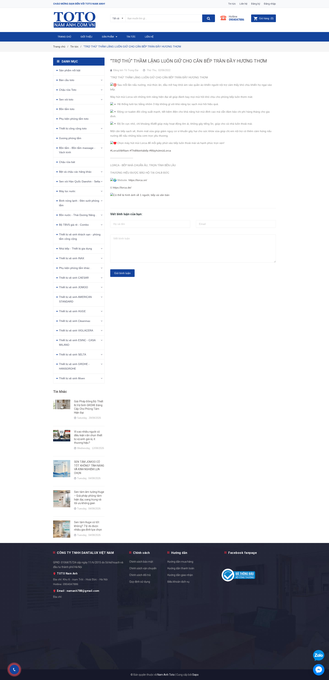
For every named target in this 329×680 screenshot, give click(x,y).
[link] (139, 194)
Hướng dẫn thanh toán (180, 568)
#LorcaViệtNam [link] (119, 150)
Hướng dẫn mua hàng (180, 561)
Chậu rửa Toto (67, 89)
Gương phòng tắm (70, 138)
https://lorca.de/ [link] (122, 187)
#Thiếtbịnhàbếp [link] (139, 150)
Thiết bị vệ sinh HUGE (72, 311)
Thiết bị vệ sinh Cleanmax (74, 320)
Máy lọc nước (67, 191)
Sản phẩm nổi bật (69, 70)
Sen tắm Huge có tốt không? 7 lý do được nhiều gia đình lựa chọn (88, 526)
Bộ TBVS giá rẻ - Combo (74, 224)
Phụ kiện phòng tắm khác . (75, 267)
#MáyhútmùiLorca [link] (160, 150)
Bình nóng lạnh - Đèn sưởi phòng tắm (79, 203)
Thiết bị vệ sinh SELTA (72, 354)
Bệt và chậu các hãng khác (75, 171)
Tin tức (232, 3)
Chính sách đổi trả (140, 575)
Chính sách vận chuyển (143, 568)
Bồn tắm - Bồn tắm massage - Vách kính (77, 150)
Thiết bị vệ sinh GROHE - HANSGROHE (74, 366)
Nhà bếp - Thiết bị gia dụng (75, 248)
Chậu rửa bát (67, 162)
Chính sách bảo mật (141, 561)
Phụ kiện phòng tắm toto (74, 118)
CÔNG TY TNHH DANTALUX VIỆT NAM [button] (85, 553)
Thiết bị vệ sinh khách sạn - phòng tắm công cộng (80, 237)
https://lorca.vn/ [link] (138, 180)
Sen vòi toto (66, 99)
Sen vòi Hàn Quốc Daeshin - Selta (79, 181)
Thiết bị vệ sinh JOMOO (73, 287)
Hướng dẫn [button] (179, 553)
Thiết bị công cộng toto (73, 128)
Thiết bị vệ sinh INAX (71, 258)
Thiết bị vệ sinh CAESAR (74, 277)
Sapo (195, 674)
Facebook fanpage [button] (242, 553)
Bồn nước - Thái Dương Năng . (78, 215)
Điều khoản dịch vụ (178, 581)
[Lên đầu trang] (322, 472)
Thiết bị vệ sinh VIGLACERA (76, 330)
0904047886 (236, 19)
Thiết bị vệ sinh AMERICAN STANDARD (75, 299)
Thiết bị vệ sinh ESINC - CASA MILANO (77, 342)
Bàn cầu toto (66, 80)
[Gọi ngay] (14, 669)
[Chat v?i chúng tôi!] (318, 669)
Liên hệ (243, 3)
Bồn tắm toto (66, 109)
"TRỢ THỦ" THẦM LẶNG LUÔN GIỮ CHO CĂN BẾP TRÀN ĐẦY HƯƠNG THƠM (188, 61)
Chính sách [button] (141, 553)
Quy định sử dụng (139, 581)
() (266, 18)
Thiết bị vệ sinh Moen (72, 378)
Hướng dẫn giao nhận (180, 575)
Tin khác (60, 392)
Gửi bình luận (122, 273)
